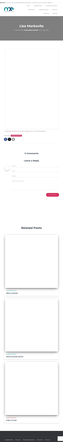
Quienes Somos (38, 5)
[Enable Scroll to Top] (60, 439)
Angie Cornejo (11, 420)
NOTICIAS (55, 13)
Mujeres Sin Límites (16, 135)
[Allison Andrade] (31, 261)
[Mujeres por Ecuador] (9, 9)
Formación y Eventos (51, 5)
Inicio (28, 5)
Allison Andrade (12, 293)
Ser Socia (54, 9)
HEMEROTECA (31, 9)
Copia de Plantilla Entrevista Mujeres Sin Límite (21, 131)
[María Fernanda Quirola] (31, 325)
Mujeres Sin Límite (43, 9)
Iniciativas (39, 439)
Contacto (46, 13)
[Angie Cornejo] (31, 388)
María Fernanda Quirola (14, 357)
